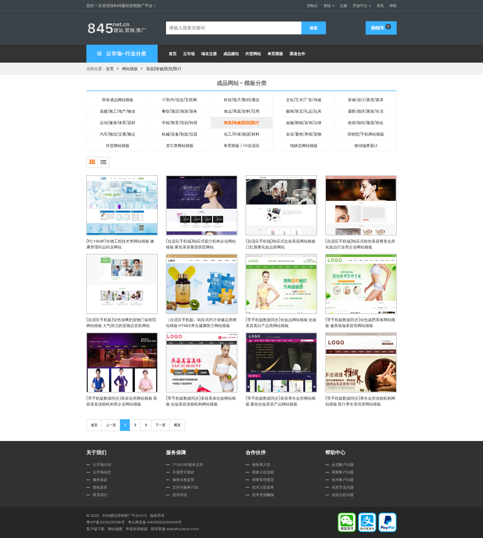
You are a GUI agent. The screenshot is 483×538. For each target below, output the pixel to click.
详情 (100, 244)
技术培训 (179, 494)
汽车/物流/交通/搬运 (117, 134)
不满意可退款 (183, 472)
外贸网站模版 (117, 145)
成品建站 (231, 53)
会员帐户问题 (343, 464)
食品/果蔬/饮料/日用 (241, 111)
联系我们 (100, 494)
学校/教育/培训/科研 (179, 122)
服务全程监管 (183, 479)
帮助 (393, 5)
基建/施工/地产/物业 (117, 111)
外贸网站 (253, 53)
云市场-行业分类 (126, 53)
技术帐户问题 (343, 479)
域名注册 (209, 53)
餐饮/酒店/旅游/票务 (179, 111)
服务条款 (100, 479)
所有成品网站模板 (117, 100)
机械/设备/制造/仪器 (179, 134)
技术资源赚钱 (263, 494)
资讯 (380, 5)
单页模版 (275, 53)
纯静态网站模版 (304, 145)
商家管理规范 (263, 479)
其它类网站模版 (179, 145)
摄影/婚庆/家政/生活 (365, 111)
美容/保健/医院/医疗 (164, 69)
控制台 (312, 5)
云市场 (189, 53)
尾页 (177, 425)
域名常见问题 (343, 487)
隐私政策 (100, 487)
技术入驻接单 (263, 487)
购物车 (380, 27)
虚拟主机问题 (343, 494)
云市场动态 (102, 472)
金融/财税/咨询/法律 (303, 122)
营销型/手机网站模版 (365, 134)
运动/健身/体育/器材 (117, 122)
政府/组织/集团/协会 (365, 122)
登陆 (327, 5)
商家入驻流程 (263, 472)
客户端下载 (95, 529)
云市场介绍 (102, 464)
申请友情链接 (137, 529)
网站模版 (130, 69)
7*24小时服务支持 (187, 464)
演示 (148, 244)
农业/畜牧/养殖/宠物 (303, 134)
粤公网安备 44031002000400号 (155, 522)
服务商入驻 (261, 464)
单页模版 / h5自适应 (242, 145)
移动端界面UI (365, 145)
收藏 (124, 244)
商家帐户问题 (343, 472)
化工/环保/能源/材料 (241, 134)
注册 (343, 5)
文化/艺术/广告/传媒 (303, 100)
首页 (173, 53)
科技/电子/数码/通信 (241, 100)
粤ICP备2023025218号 (105, 522)
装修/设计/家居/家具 (365, 100)
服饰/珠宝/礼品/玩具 (303, 111)
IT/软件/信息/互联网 (179, 100)
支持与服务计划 (185, 487)
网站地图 (115, 529)
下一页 (160, 425)
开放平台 (360, 5)
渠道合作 (297, 53)
